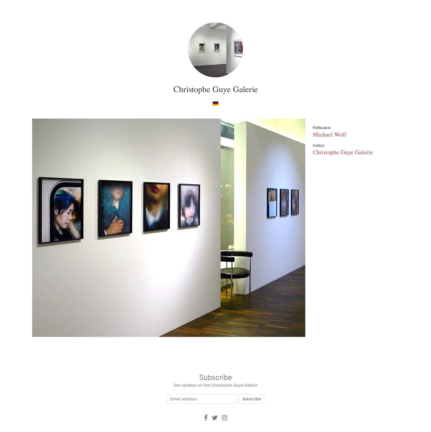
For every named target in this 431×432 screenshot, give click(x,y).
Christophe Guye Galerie (215, 89)
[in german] (215, 103)
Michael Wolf (329, 134)
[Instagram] (224, 418)
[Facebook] (206, 418)
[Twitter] (215, 418)
